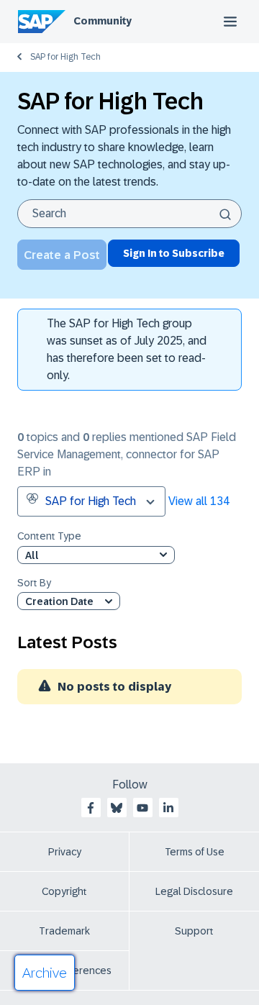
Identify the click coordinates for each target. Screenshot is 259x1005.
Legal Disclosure (194, 891)
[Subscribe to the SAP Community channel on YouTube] (142, 808)
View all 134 (199, 501)
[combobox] (129, 213)
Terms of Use (194, 852)
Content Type (49, 536)
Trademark (64, 931)
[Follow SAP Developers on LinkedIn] (168, 808)
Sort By (34, 583)
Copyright (64, 891)
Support (194, 931)
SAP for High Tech (65, 57)
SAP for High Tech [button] (90, 501)
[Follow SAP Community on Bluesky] (116, 808)
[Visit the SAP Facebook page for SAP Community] (90, 808)
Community (102, 21)
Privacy (64, 852)
